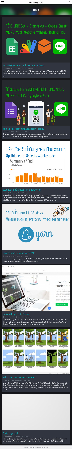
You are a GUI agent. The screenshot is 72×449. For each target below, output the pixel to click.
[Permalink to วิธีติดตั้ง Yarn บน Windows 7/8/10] (36, 227)
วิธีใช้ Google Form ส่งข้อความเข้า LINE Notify (23, 129)
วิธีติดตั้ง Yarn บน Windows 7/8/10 (19, 253)
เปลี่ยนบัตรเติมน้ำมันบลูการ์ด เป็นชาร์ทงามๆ (22, 190)
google (36, 9)
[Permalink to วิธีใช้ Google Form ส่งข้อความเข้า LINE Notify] (36, 103)
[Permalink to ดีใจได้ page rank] (36, 412)
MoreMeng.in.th (36, 2)
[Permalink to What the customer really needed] (36, 351)
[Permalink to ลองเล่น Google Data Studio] (36, 288)
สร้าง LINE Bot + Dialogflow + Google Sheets (24, 65)
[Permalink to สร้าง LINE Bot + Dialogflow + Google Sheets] (36, 39)
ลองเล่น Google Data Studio (16, 314)
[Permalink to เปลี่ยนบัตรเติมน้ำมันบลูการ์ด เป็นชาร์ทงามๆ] (36, 164)
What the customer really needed (19, 377)
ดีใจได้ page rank (10, 433)
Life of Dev (20, 68)
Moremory (19, 380)
